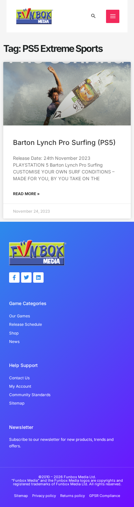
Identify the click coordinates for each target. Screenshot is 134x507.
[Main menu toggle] (112, 16)
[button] (93, 16)
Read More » (26, 193)
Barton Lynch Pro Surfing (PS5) (64, 142)
